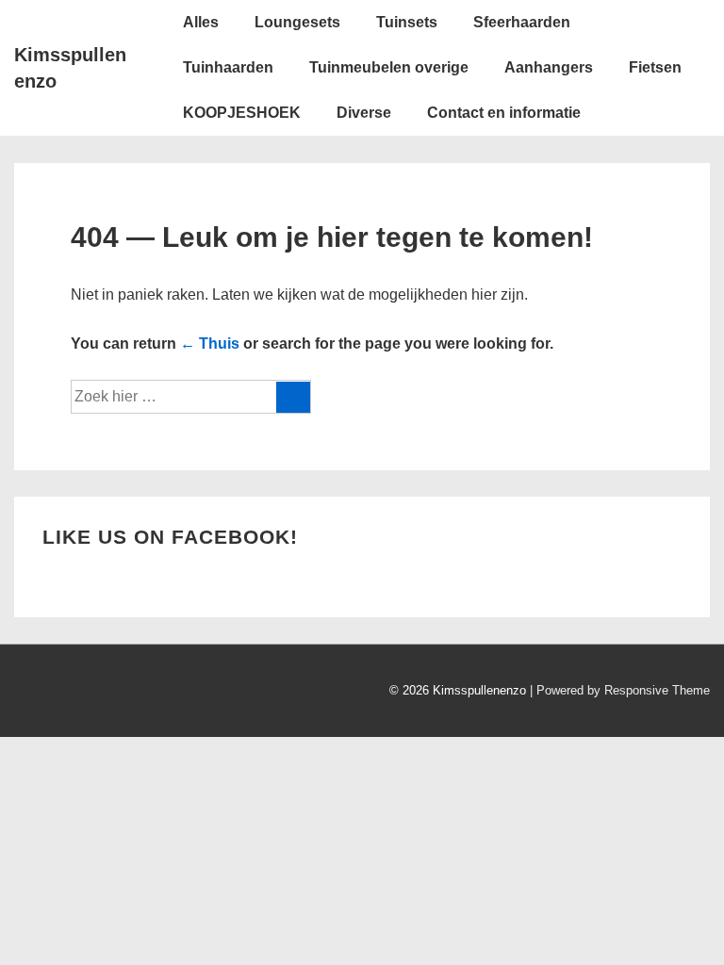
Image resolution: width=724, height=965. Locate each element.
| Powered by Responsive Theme (620, 690)
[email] (67, 693)
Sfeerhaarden (521, 22)
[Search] (293, 397)
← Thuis (209, 343)
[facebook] (27, 693)
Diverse (364, 113)
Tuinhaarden (228, 67)
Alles (201, 22)
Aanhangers (548, 67)
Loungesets (297, 22)
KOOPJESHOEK (242, 113)
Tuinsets (406, 22)
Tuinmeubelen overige (389, 67)
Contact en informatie (504, 113)
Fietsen (655, 67)
